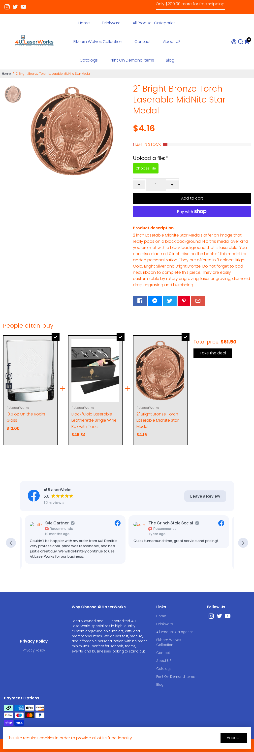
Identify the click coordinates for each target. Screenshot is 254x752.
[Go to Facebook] (140, 301)
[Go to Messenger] (155, 301)
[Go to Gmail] (198, 301)
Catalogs (89, 60)
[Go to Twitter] (15, 6)
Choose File (145, 168)
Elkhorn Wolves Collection (97, 41)
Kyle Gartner (57, 523)
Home (84, 23)
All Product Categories (154, 23)
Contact (142, 41)
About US (172, 41)
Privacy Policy (34, 650)
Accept (234, 738)
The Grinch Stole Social (170, 523)
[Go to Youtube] (23, 6)
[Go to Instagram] (7, 6)
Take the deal (213, 353)
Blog (170, 60)
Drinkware (111, 23)
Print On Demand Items (132, 60)
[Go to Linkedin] (9, 386)
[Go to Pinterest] (184, 301)
